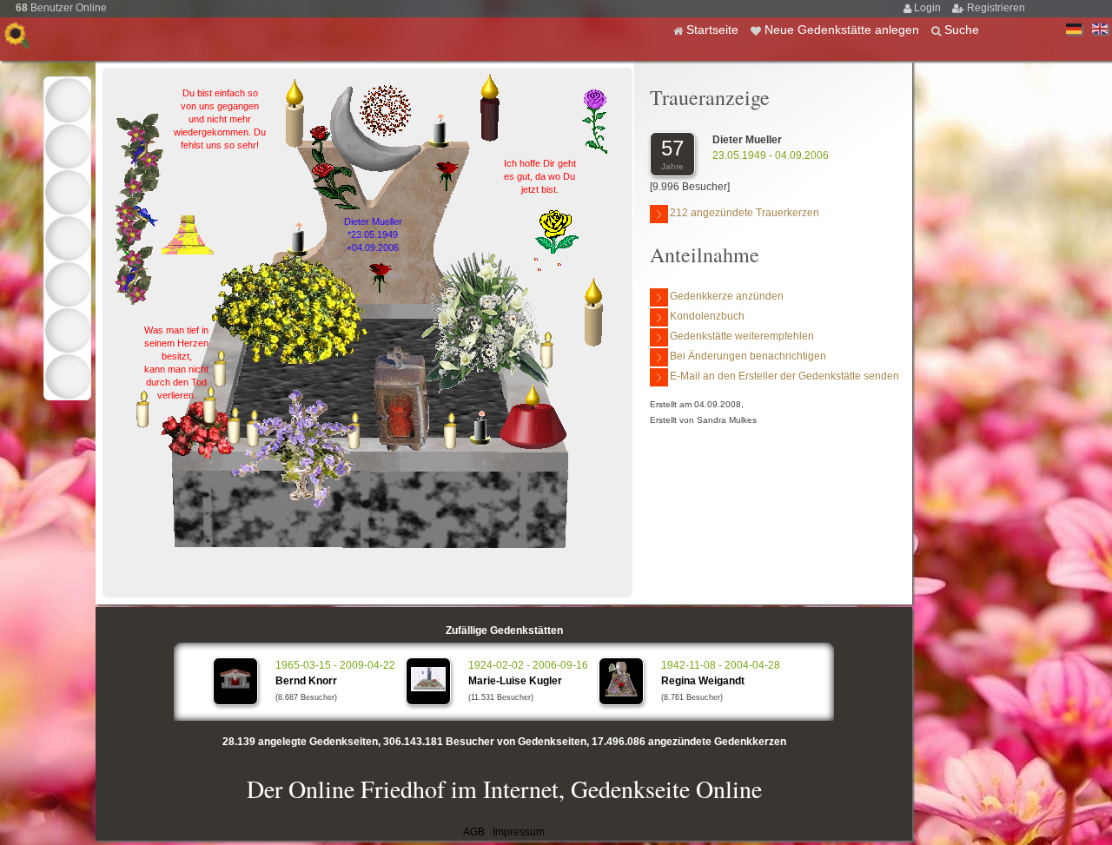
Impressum (519, 832)
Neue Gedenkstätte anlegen (843, 29)
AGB (474, 832)
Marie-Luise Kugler (515, 681)
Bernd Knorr (306, 681)
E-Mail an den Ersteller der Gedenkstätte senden (784, 376)
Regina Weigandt (703, 681)
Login (928, 8)
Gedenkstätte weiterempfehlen (742, 336)
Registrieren (996, 8)
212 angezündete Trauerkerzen (744, 213)
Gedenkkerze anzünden (727, 296)
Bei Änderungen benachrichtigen (748, 356)
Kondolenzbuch (707, 316)
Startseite (714, 29)
